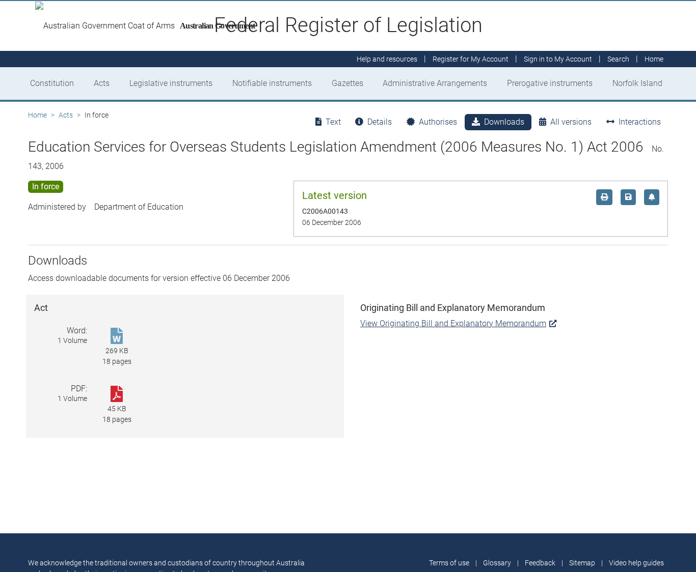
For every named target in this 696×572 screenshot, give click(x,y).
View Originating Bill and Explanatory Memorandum (453, 323)
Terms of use (449, 563)
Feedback (540, 563)
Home (37, 115)
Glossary (497, 563)
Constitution (52, 83)
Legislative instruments (170, 83)
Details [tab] (379, 122)
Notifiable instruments (272, 83)
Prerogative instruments (550, 83)
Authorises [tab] (438, 122)
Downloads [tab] (504, 122)
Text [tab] (333, 122)
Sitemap (582, 563)
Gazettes (347, 83)
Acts (102, 83)
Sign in (558, 59)
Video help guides (636, 563)
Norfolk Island (637, 83)
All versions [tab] (571, 122)
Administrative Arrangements (435, 83)
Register (470, 59)
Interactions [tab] (640, 122)
